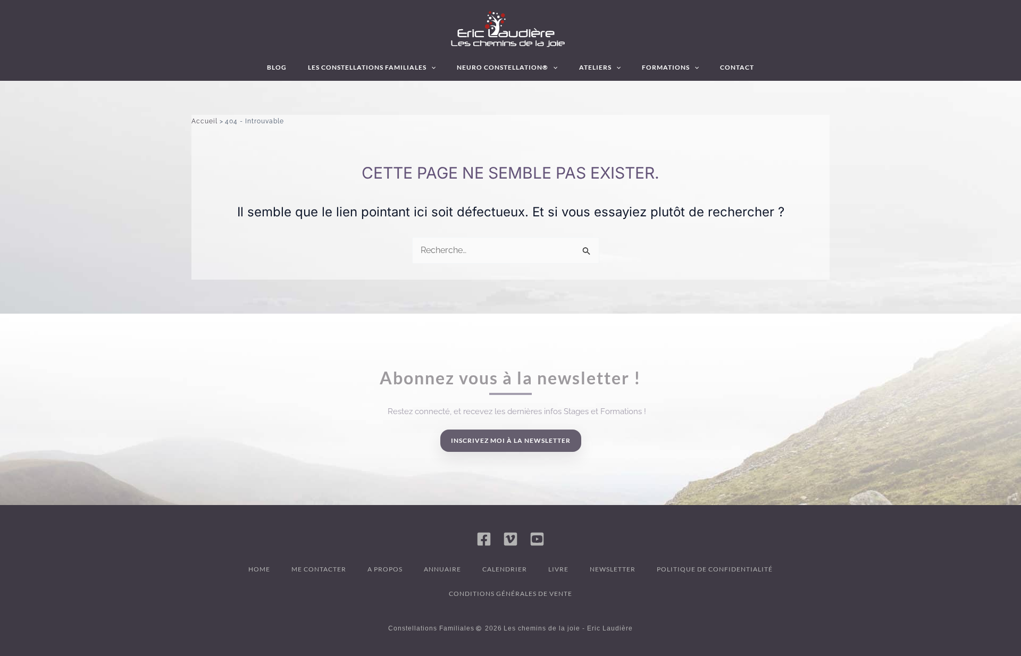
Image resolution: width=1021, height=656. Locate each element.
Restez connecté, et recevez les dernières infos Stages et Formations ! (517, 411)
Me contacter (318, 569)
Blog (277, 67)
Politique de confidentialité (715, 569)
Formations (666, 67)
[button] (431, 67)
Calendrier (504, 569)
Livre (558, 569)
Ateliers (595, 67)
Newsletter (612, 569)
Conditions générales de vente (510, 594)
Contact (737, 67)
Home (259, 569)
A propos (385, 569)
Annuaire (442, 569)
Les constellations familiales (367, 67)
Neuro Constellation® (502, 67)
